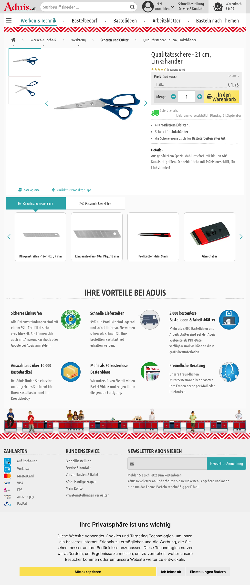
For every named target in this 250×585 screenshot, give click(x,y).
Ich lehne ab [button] (171, 572)
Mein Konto (74, 488)
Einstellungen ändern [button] (208, 572)
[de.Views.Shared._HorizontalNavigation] (13, 40)
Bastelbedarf (84, 20)
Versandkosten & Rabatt (83, 474)
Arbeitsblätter (166, 20)
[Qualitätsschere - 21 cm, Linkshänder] (96, 103)
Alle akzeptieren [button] (87, 572)
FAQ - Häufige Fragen (81, 481)
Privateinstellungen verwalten (87, 495)
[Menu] (8, 19)
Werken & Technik (38, 20)
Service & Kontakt (191, 8)
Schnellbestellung (191, 3)
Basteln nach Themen (217, 20)
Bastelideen (125, 20)
